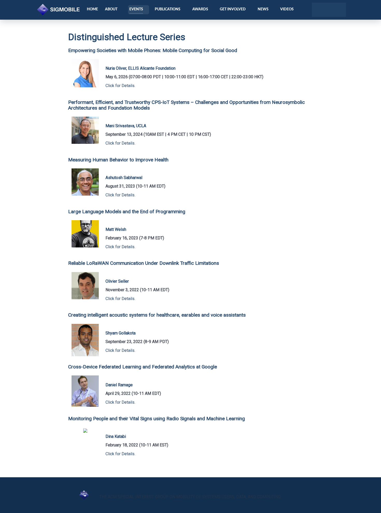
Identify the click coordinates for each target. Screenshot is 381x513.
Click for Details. (120, 85)
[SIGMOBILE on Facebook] (324, 10)
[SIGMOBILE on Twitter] (317, 10)
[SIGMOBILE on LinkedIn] (338, 10)
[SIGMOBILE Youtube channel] (331, 10)
